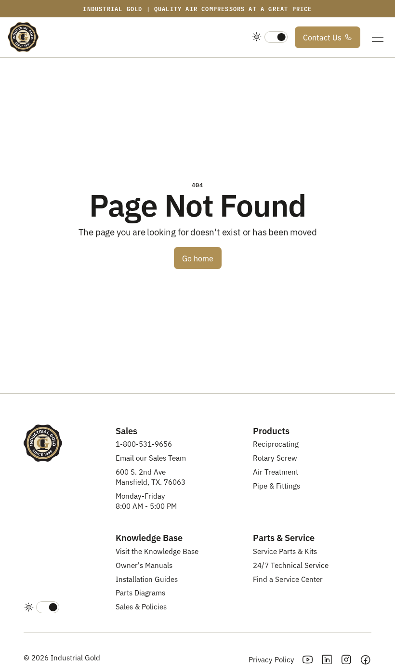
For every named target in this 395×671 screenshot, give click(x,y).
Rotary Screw (275, 457)
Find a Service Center (288, 579)
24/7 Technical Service (291, 565)
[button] (377, 37)
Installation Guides (147, 579)
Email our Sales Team (151, 457)
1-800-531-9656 (144, 444)
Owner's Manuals (144, 565)
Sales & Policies (141, 606)
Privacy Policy (271, 659)
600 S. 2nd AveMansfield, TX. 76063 (150, 476)
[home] (23, 37)
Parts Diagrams (140, 592)
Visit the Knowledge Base (157, 551)
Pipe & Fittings (276, 485)
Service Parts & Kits (285, 551)
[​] (269, 37)
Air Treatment (275, 471)
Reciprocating (276, 444)
